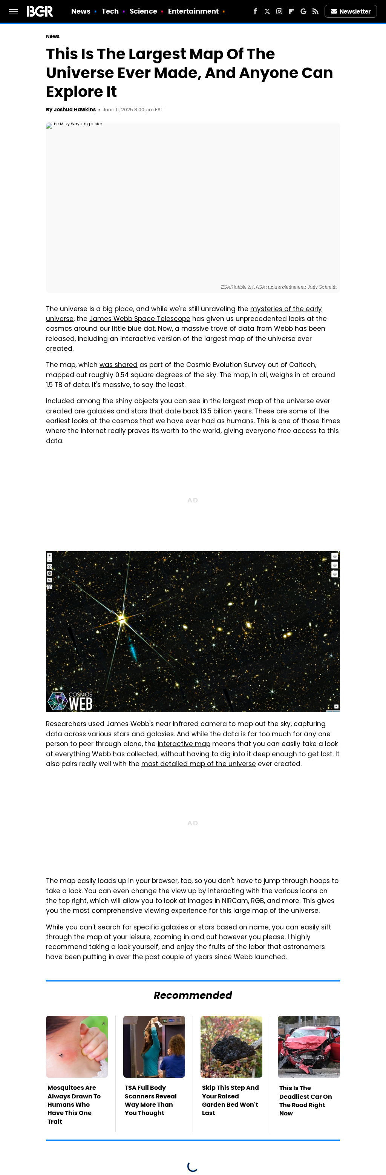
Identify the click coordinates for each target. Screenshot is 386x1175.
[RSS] (315, 11)
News (80, 11)
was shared (119, 365)
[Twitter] (267, 11)
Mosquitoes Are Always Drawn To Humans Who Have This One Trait (74, 1105)
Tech (110, 11)
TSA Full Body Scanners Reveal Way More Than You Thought (151, 1100)
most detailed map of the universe (198, 764)
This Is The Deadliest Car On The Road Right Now (305, 1100)
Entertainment (193, 11)
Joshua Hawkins (75, 109)
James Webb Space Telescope (139, 319)
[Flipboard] (291, 11)
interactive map (184, 744)
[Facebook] (255, 11)
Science (143, 11)
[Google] (303, 11)
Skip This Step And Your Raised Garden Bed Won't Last (230, 1100)
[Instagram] (279, 11)
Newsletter (355, 11)
